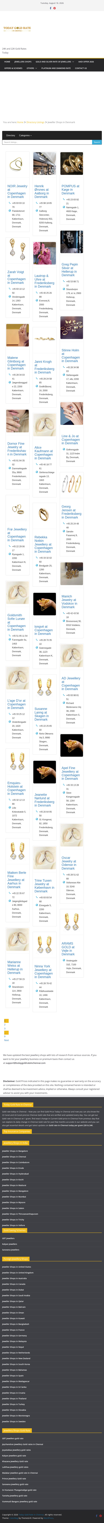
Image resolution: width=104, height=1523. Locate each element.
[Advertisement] (52, 100)
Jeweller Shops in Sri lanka (14, 1387)
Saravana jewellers (10, 1249)
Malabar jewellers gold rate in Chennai (20, 1473)
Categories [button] (24, 135)
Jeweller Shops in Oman (13, 1312)
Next (6, 1040)
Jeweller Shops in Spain (13, 1375)
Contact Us (81, 68)
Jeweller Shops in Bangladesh (15, 1324)
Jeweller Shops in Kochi (13, 1179)
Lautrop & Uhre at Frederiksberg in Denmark (44, 281)
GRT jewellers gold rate (12, 1438)
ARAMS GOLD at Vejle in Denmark (68, 949)
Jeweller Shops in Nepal (13, 1347)
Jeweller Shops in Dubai (13, 1289)
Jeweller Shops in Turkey (13, 1404)
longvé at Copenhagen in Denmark (44, 630)
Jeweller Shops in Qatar (13, 1301)
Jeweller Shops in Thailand (14, 1398)
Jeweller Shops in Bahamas (14, 1370)
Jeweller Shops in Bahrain (14, 1307)
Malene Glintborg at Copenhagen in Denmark (16, 363)
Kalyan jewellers (9, 1244)
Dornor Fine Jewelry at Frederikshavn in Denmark (17, 449)
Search (97, 142)
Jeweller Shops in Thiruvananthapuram (20, 1214)
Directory (10, 135)
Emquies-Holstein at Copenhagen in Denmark (16, 788)
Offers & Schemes (13, 68)
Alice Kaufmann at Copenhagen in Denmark (44, 453)
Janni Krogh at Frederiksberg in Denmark (44, 367)
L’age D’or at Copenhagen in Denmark (16, 704)
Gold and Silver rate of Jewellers (53, 61)
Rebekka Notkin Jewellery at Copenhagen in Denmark (44, 544)
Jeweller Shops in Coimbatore (15, 1162)
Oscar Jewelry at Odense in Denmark (69, 863)
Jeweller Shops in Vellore (13, 1225)
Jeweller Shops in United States (16, 1267)
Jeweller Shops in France (13, 1330)
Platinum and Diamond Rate (56, 68)
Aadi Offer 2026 (86, 61)
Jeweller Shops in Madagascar (16, 1381)
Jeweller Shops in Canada (13, 1284)
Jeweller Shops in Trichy (13, 1219)
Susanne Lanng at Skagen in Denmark (42, 714)
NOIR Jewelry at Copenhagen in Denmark (17, 191)
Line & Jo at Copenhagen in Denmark (71, 439)
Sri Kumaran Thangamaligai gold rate (19, 1490)
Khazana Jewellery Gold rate (15, 1461)
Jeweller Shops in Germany (14, 1335)
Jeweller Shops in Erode (13, 1168)
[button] (72, 62)
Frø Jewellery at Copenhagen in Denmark (17, 534)
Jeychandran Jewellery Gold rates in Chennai (22, 1444)
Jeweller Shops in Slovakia (14, 1410)
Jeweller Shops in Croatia (13, 1393)
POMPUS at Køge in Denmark (70, 189)
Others (30, 68)
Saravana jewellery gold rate (15, 1484)
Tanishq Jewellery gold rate (14, 1495)
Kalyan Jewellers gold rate (14, 1455)
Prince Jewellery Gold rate (14, 1478)
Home (7, 61)
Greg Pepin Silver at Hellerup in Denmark (70, 269)
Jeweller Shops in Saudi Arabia (16, 1295)
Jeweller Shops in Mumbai (14, 1196)
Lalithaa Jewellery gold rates (15, 1467)
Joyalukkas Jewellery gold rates (16, 1450)
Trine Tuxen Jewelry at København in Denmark (44, 886)
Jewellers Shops (22, 61)
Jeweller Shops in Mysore (13, 1202)
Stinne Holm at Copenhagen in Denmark (71, 355)
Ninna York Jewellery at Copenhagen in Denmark (44, 971)
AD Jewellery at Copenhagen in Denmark (71, 683)
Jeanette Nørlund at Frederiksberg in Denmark (44, 800)
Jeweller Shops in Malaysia (14, 1341)
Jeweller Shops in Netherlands (16, 1352)
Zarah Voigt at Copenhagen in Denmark (16, 277)
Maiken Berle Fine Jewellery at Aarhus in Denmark (16, 880)
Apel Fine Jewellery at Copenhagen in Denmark (71, 773)
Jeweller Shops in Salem (13, 1208)
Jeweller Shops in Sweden (14, 1421)
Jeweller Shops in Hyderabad (15, 1173)
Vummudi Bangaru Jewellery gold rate (19, 1501)
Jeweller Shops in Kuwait (13, 1318)
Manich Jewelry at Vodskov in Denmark (69, 601)
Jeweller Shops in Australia (14, 1278)
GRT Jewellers (8, 1238)
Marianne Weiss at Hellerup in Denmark (15, 967)
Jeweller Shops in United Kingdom (17, 1272)
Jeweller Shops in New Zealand (16, 1358)
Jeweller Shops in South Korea (16, 1364)
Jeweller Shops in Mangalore (15, 1191)
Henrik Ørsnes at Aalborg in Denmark (42, 191)
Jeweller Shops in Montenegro (16, 1415)
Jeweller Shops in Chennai (14, 1156)
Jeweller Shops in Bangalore (15, 1151)
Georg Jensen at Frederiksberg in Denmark (71, 512)
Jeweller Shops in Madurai (14, 1185)
